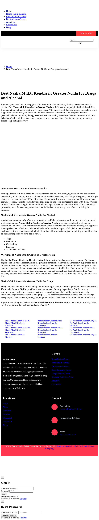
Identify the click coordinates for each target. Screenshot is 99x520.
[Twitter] (6, 453)
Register (23, 499)
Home (9, 66)
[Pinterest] (28, 453)
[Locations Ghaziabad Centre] (54, 420)
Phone (62, 432)
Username (5, 488)
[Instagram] (21, 453)
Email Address (65, 406)
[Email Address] (54, 407)
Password (5, 491)
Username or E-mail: (9, 512)
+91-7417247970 (68, 434)
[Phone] (54, 432)
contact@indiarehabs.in (70, 409)
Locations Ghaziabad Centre (70, 418)
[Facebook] (13, 453)
